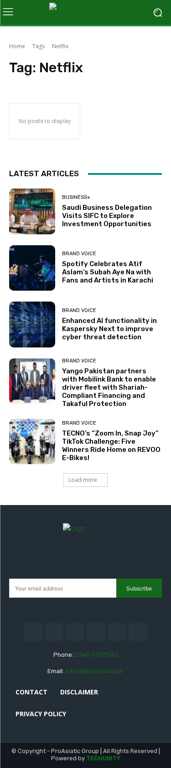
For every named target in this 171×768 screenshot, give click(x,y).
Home (17, 46)
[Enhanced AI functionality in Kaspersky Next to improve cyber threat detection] (32, 324)
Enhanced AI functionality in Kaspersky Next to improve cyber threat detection (109, 329)
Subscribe (139, 588)
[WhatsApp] (138, 632)
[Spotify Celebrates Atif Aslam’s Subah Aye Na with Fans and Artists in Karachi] (32, 268)
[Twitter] (117, 632)
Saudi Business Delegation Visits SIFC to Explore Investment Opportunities (107, 215)
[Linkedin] (75, 632)
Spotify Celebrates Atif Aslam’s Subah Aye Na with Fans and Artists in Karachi (107, 272)
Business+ (76, 197)
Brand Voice (79, 253)
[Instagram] (54, 632)
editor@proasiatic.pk (94, 671)
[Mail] (96, 632)
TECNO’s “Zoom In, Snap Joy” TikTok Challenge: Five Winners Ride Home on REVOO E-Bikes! (111, 445)
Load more (82, 480)
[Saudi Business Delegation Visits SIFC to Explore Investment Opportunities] (32, 211)
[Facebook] (32, 632)
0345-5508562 (96, 654)
